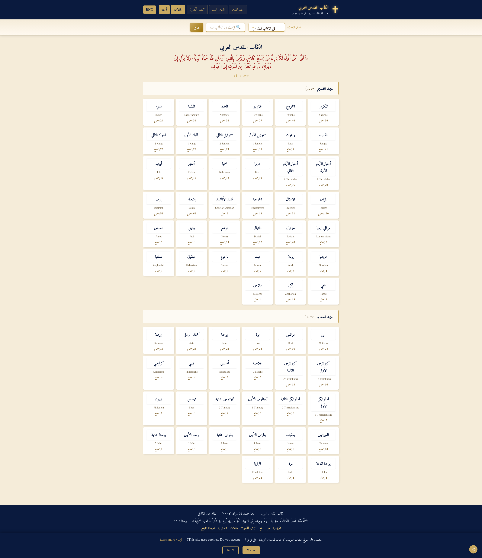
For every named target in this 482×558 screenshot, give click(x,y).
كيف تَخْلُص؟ (197, 9)
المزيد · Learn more (171, 539)
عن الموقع (265, 528)
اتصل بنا (222, 528)
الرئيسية (277, 528)
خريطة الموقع (208, 528)
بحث (197, 28)
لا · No (230, 550)
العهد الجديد (218, 9)
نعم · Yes (251, 550)
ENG (149, 9)
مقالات (178, 9)
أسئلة (164, 9)
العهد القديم (238, 9)
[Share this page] (473, 549)
